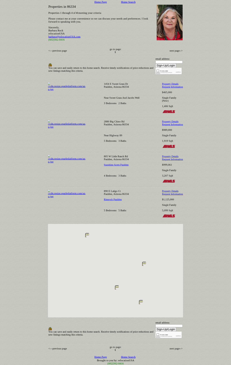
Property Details (170, 83)
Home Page (100, 1)
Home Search (128, 1)
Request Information (172, 86)
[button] (144, 264)
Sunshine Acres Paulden (116, 164)
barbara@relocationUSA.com (64, 36)
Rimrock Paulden (113, 199)
